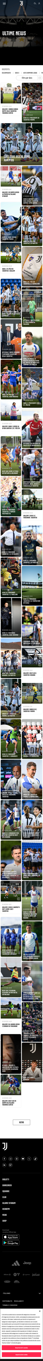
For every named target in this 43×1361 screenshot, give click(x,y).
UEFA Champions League (30, 72)
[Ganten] (17, 1282)
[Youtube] (23, 1159)
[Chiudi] (39, 1311)
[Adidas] (16, 1263)
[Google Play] (10, 1243)
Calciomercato (6, 72)
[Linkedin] (4, 1165)
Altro (21, 1122)
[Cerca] (35, 3)
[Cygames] (26, 1275)
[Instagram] (10, 1159)
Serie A (17, 72)
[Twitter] (29, 1159)
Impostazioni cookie (21, 1354)
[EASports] (17, 1275)
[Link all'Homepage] (21, 3)
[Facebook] (4, 1159)
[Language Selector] (40, 1294)
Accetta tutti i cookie (21, 1348)
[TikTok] (35, 1159)
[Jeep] (27, 1263)
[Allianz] (7, 1275)
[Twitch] (10, 1165)
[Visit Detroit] (36, 1275)
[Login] (39, 3)
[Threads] (17, 1159)
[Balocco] (7, 1282)
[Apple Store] (10, 1237)
